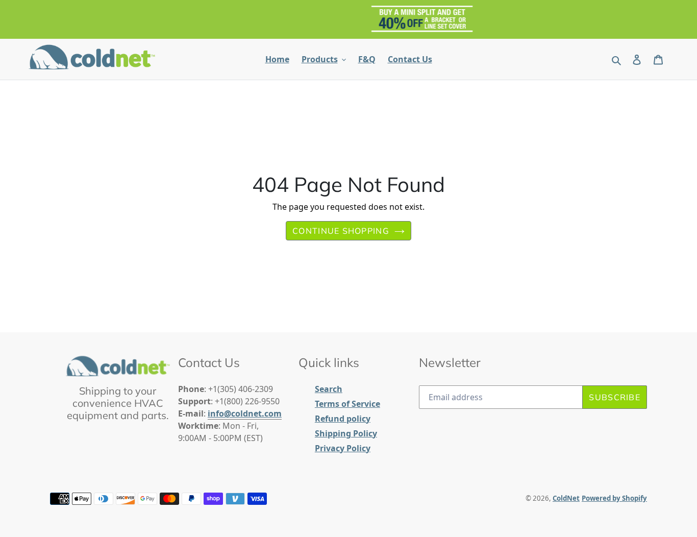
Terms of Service (347, 403)
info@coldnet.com (245, 413)
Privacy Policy (342, 448)
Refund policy (342, 418)
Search (328, 389)
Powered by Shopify (614, 498)
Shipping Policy (346, 433)
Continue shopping (340, 231)
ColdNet (566, 498)
